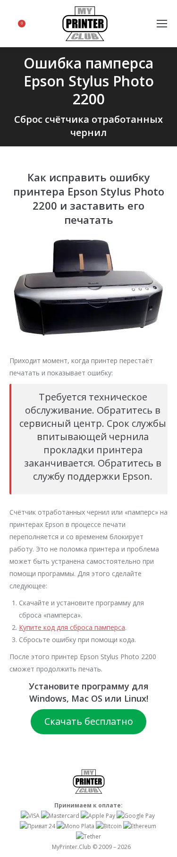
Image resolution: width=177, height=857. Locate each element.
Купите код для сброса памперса (72, 627)
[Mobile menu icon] (162, 23)
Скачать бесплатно (88, 721)
